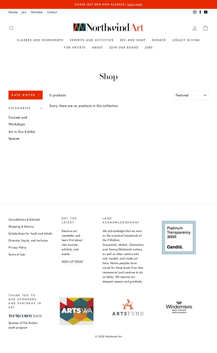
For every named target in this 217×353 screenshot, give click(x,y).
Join (24, 12)
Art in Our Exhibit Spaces (21, 135)
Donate (12, 12)
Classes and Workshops (40, 40)
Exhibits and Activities (92, 40)
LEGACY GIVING (186, 40)
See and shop (133, 40)
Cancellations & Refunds (24, 219)
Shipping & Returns (21, 226)
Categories (19, 108)
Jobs (149, 47)
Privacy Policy (17, 247)
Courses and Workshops (17, 121)
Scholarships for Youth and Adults (30, 233)
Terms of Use (16, 254)
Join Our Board (124, 47)
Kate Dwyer (23, 95)
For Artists (75, 47)
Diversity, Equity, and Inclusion (28, 240)
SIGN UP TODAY (72, 261)
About (97, 47)
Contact (52, 12)
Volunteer (37, 12)
